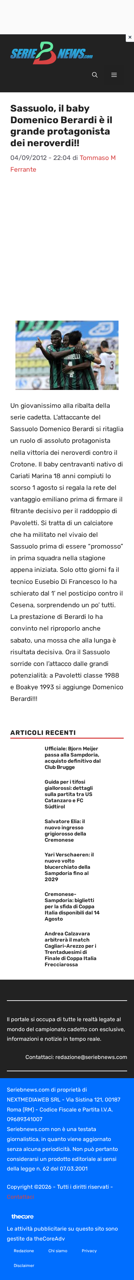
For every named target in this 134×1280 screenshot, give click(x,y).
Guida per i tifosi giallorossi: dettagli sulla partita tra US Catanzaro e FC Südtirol (69, 794)
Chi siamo (57, 1250)
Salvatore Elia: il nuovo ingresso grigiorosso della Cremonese (65, 830)
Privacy (89, 1250)
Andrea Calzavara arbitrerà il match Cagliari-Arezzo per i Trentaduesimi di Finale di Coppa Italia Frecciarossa (71, 949)
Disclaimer (24, 1265)
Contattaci (20, 1196)
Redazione (24, 1250)
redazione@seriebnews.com (91, 1057)
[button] (94, 75)
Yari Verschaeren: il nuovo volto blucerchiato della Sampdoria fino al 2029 (69, 867)
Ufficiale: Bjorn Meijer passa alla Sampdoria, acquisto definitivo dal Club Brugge (73, 758)
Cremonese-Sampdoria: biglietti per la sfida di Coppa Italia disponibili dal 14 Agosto (72, 906)
